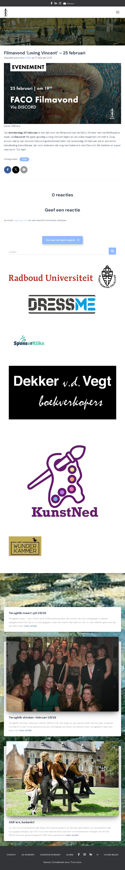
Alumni (69, 854)
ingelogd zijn (20, 220)
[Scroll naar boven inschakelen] (118, 863)
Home (24, 159)
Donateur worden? (50, 854)
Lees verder (30, 625)
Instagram (60, 3)
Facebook (51, 3)
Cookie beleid (111, 854)
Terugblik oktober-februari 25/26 (32, 717)
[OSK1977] (7, 12)
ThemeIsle (76, 862)
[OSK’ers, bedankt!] (62, 778)
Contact (11, 854)
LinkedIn (56, 3)
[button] (62, 240)
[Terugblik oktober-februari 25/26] (62, 673)
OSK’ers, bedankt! (22, 822)
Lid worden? (28, 854)
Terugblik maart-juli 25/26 (27, 613)
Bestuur (70, 3)
